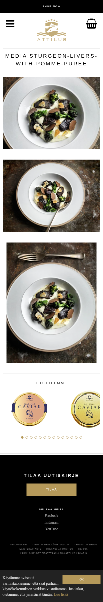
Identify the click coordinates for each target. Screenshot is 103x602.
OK (82, 579)
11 (67, 437)
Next (94, 407)
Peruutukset (18, 544)
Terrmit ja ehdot (85, 544)
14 (81, 437)
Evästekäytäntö (31, 549)
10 (63, 437)
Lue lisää (61, 594)
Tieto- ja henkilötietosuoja (51, 544)
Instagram (51, 522)
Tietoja (83, 549)
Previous (8, 407)
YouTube (51, 528)
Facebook (51, 515)
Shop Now (51, 6)
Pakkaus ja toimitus (59, 549)
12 (71, 437)
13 (76, 437)
